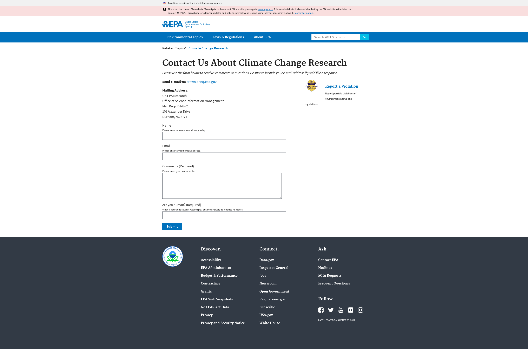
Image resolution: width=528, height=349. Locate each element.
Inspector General (273, 268)
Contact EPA (328, 260)
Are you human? (181, 204)
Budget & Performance (219, 276)
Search (364, 37)
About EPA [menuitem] (262, 37)
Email (166, 145)
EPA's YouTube (340, 310)
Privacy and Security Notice (223, 323)
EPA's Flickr (350, 310)
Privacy (207, 315)
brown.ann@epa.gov (201, 81)
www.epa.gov (265, 9)
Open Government (274, 292)
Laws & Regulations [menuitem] (228, 37)
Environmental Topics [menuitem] (185, 37)
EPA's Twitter (331, 310)
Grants (206, 292)
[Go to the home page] (172, 24)
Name (166, 125)
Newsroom (268, 284)
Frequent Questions (334, 284)
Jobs (262, 276)
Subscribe (267, 307)
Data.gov (266, 260)
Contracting (210, 284)
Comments (178, 166)
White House (269, 323)
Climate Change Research (208, 48)
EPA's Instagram (360, 310)
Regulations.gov (272, 299)
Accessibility (211, 260)
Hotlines (325, 268)
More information (304, 12)
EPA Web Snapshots (217, 299)
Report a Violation (341, 86)
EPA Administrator (216, 268)
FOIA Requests (330, 276)
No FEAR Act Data (215, 307)
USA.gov (266, 315)
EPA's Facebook (321, 310)
